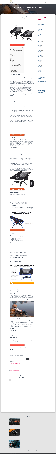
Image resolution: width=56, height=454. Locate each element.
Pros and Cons (12, 60)
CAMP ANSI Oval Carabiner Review (15, 363)
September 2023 (40, 70)
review (18, 370)
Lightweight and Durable (14, 51)
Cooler (42, 81)
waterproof (42, 92)
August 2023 (39, 71)
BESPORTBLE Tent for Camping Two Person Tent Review (18, 365)
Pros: (12, 61)
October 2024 (39, 55)
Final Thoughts (12, 69)
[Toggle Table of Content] (22, 47)
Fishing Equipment (44, 81)
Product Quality (12, 53)
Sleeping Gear (39, 35)
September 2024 (40, 56)
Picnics (12, 56)
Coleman (41, 80)
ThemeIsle (15, 453)
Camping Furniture (10, 425)
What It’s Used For (12, 54)
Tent (43, 91)
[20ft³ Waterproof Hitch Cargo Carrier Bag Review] (14, 432)
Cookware (40, 81)
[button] (45, 3)
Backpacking (43, 77)
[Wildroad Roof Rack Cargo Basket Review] (14, 443)
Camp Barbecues (13, 55)
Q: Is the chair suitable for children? (16, 64)
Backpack (41, 77)
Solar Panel (42, 91)
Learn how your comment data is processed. (21, 382)
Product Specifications (13, 58)
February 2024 (39, 65)
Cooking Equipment (40, 29)
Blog (38, 25)
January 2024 (39, 66)
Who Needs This (12, 59)
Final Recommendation (14, 71)
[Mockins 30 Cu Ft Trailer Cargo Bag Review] (14, 421)
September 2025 (40, 41)
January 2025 (39, 51)
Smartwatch (39, 91)
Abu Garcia (39, 77)
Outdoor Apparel (40, 34)
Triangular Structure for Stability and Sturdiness (17, 50)
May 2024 (39, 61)
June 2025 (39, 45)
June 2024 (39, 60)
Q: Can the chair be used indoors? (15, 66)
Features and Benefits (13, 49)
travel (40, 92)
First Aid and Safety (40, 30)
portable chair (16, 370)
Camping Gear (43, 79)
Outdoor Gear (13, 370)
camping (11, 370)
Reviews (41, 90)
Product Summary (14, 70)
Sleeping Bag (43, 90)
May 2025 (39, 46)
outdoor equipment (43, 85)
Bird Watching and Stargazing (41, 24)
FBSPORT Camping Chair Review (15, 364)
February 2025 (39, 50)
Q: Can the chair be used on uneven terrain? (16, 65)
